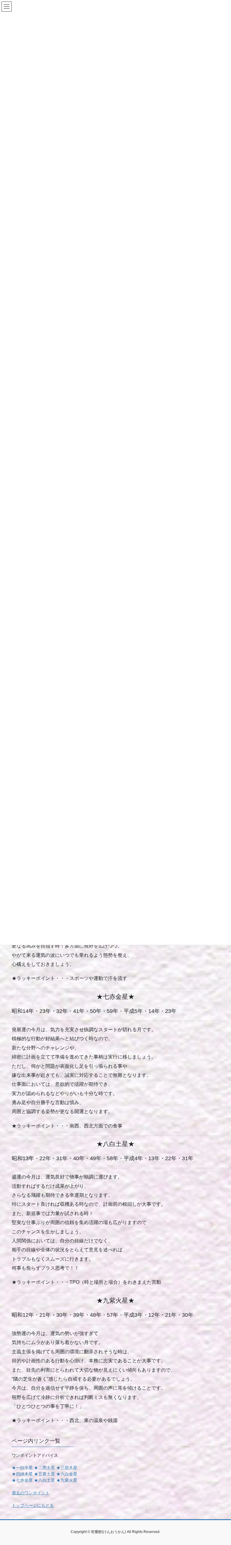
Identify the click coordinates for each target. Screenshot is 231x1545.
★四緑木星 (22, 1474)
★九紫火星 (66, 1480)
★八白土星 (44, 1480)
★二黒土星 (44, 1467)
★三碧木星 (66, 1467)
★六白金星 (66, 1474)
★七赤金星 (22, 1480)
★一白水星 (22, 1467)
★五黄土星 (44, 1474)
